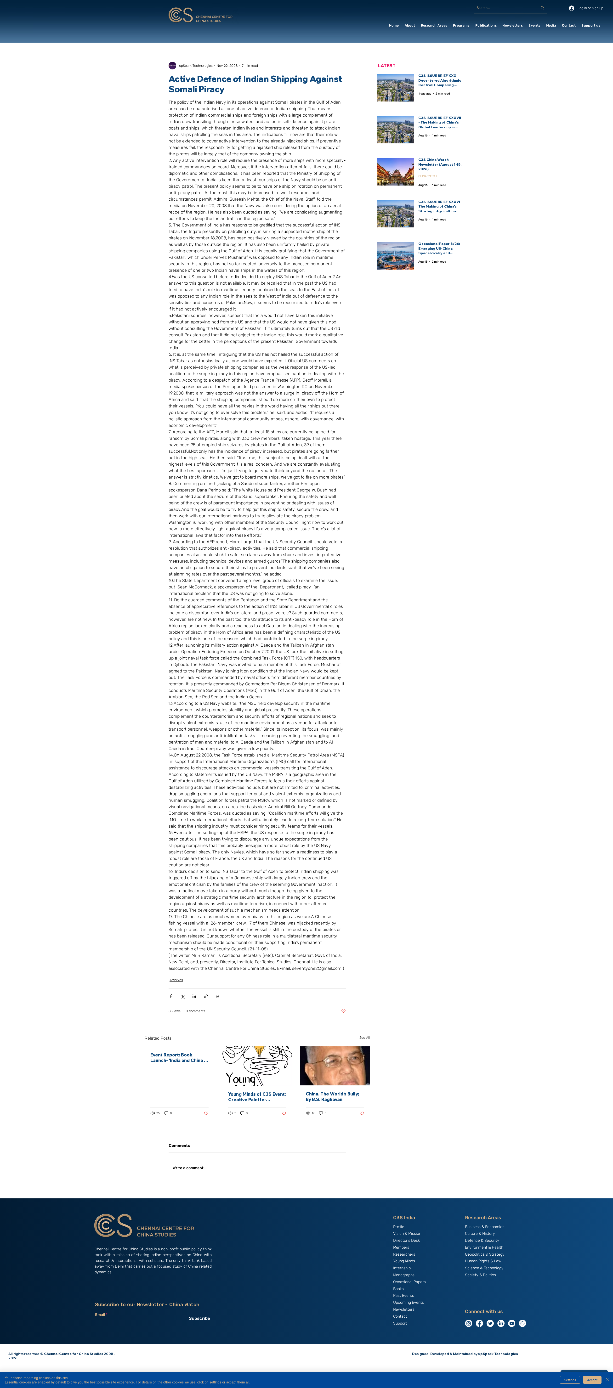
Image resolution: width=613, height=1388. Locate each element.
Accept (592, 1379)
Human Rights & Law (483, 1261)
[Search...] (542, 8)
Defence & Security (482, 1240)
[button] (410, 25)
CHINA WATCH (427, 176)
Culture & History (480, 1233)
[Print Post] (218, 996)
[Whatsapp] (522, 1323)
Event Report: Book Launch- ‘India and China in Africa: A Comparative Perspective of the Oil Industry (179, 1057)
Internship (402, 1268)
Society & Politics (480, 1275)
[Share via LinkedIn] (194, 996)
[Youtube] (511, 1323)
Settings (570, 1379)
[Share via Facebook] (171, 996)
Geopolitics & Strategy (485, 1254)
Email (100, 1315)
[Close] (607, 1380)
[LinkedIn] (501, 1323)
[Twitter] (490, 1323)
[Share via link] (206, 996)
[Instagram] (468, 1323)
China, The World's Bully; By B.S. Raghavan (332, 1096)
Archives (176, 980)
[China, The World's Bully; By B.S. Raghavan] (335, 1065)
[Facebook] (479, 1323)
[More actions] (343, 65)
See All (364, 1038)
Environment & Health (484, 1247)
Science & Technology (484, 1268)
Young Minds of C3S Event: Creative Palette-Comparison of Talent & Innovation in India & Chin (257, 1096)
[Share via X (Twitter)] (182, 996)
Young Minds (404, 1261)
